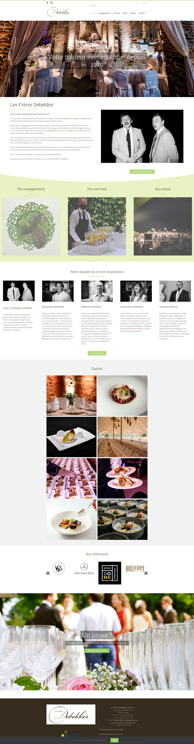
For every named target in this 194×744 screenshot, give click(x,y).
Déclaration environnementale (111, 729)
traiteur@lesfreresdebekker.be (125, 720)
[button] (48, 573)
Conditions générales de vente (111, 734)
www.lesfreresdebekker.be (125, 723)
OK (114, 740)
